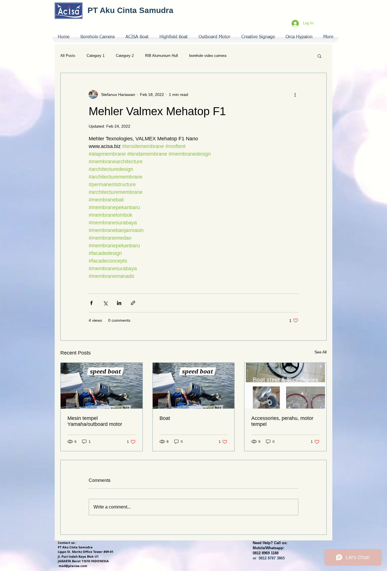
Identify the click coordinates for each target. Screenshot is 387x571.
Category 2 (125, 55)
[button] (258, 37)
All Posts (67, 55)
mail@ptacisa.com (73, 566)
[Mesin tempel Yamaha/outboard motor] (102, 386)
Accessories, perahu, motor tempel (282, 421)
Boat (165, 418)
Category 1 (96, 55)
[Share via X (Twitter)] (105, 303)
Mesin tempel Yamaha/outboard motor (94, 421)
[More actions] (295, 94)
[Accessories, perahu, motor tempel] (285, 386)
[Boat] (194, 386)
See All (320, 352)
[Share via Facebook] (91, 303)
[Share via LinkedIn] (119, 303)
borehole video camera (207, 55)
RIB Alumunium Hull (161, 55)
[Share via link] (133, 303)
